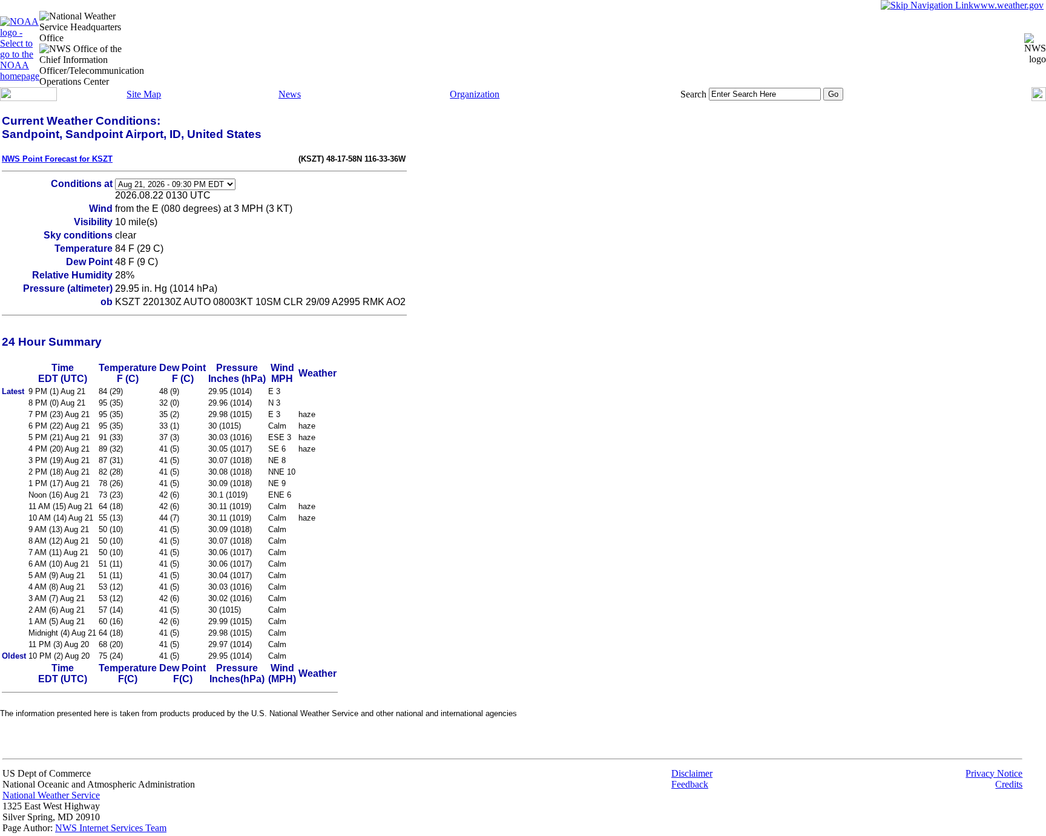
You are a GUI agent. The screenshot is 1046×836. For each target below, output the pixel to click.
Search (693, 94)
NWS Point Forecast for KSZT (57, 158)
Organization (474, 94)
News (289, 94)
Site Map (144, 94)
